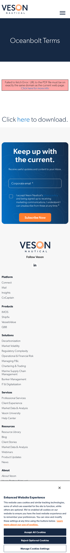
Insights (6, 292)
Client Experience (12, 403)
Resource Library (11, 432)
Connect (7, 282)
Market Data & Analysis (15, 408)
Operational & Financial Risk (17, 356)
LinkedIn (35, 265)
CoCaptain (8, 297)
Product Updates (11, 457)
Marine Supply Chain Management (14, 372)
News (5, 462)
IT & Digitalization (11, 384)
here (23, 119)
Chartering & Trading (14, 366)
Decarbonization (11, 341)
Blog (4, 437)
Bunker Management (14, 379)
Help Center (9, 418)
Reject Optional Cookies (35, 540)
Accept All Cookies (35, 532)
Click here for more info (35, 88)
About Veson (9, 476)
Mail (4, 287)
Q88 (4, 327)
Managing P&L (10, 361)
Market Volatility (11, 346)
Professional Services (14, 398)
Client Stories (9, 442)
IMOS (5, 312)
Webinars (7, 452)
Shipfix (6, 317)
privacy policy (50, 195)
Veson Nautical (14, 9)
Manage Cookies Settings (35, 548)
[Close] (59, 488)
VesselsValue (9, 322)
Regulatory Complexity (15, 351)
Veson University (11, 413)
